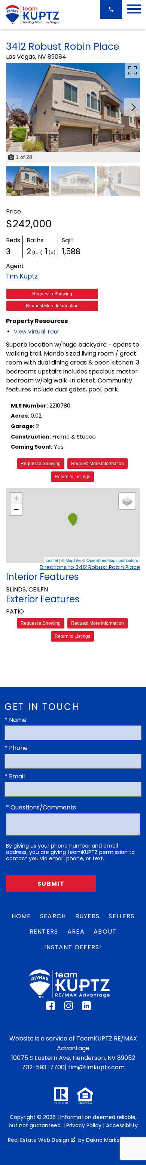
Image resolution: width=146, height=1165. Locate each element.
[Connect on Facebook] (50, 1008)
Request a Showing (52, 293)
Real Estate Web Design (39, 1140)
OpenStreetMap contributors (112, 560)
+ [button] (16, 498)
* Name (15, 720)
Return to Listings (72, 476)
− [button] (16, 509)
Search (53, 916)
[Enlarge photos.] (132, 70)
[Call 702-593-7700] (111, 9)
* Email (14, 776)
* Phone (16, 748)
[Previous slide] (13, 107)
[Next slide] (133, 107)
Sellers (121, 916)
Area (76, 931)
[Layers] (127, 501)
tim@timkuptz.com (96, 1067)
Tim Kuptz (22, 276)
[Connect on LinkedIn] (86, 1008)
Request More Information (52, 305)
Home (21, 916)
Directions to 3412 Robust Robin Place (90, 567)
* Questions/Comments (41, 807)
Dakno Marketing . (111, 1140)
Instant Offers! (73, 947)
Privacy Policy (83, 1125)
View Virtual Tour (36, 331)
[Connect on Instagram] (68, 1008)
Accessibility (122, 1125)
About (105, 931)
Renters (44, 931)
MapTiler (73, 560)
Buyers (87, 916)
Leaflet (52, 560)
